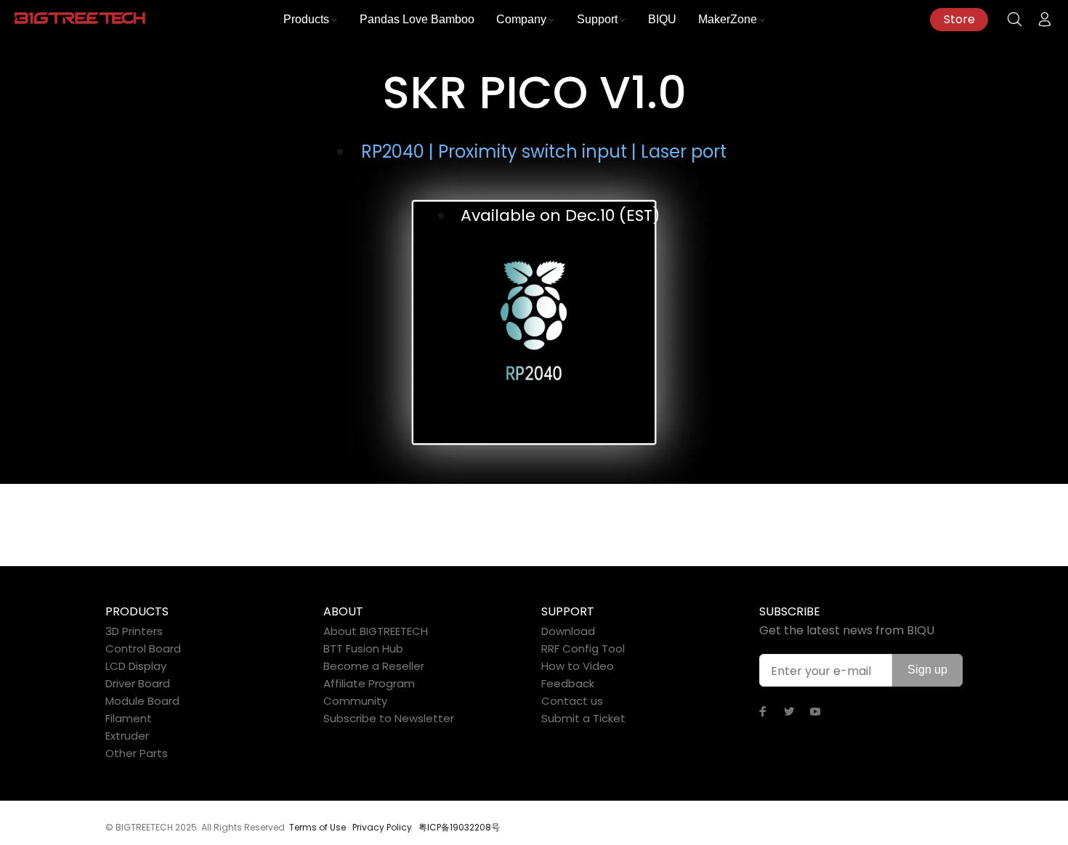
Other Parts (136, 753)
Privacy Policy (382, 827)
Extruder (127, 735)
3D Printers (134, 631)
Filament (128, 718)
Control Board (143, 648)
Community (355, 700)
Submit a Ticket (583, 718)
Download (568, 631)
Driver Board (137, 683)
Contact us (572, 700)
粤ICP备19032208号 (459, 827)
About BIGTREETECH (375, 631)
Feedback (567, 683)
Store (959, 19)
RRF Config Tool (583, 648)
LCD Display (135, 666)
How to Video (577, 666)
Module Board (142, 700)
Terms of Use (317, 827)
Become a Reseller (373, 666)
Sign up (927, 669)
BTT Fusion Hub (363, 648)
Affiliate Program (369, 683)
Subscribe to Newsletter (388, 718)
